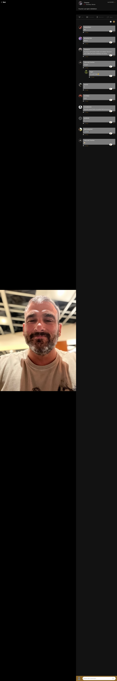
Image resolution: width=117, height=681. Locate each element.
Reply (87, 32)
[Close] (3, 2)
